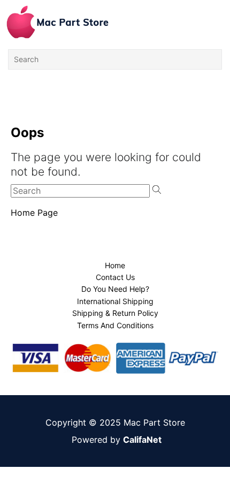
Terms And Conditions (115, 325)
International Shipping (115, 301)
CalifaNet (142, 439)
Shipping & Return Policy (115, 312)
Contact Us (115, 277)
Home (115, 265)
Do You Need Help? (115, 288)
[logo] (57, 22)
